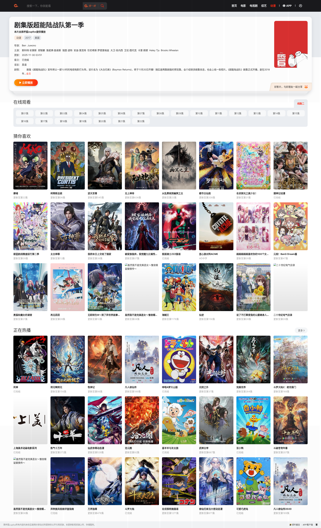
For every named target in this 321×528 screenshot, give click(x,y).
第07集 (141, 113)
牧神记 (91, 387)
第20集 (102, 121)
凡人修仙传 (131, 387)
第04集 (83, 113)
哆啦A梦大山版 (170, 387)
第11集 (218, 113)
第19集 (83, 121)
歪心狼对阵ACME (208, 254)
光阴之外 (203, 387)
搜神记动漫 (279, 193)
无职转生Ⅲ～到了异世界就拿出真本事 (105, 314)
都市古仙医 (205, 193)
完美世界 (241, 387)
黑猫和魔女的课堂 (22, 314)
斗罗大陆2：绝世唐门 (285, 387)
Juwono (31, 45)
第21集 (121, 121)
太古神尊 (55, 254)
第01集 (24, 113)
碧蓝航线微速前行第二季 (26, 254)
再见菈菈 (55, 314)
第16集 (24, 121)
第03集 (63, 113)
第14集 (276, 113)
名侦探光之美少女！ (246, 193)
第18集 (63, 121)
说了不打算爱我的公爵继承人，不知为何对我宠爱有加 (253, 314)
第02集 (44, 113)
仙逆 (201, 314)
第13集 (257, 113)
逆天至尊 (92, 193)
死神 (15, 387)
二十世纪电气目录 (283, 314)
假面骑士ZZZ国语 (171, 254)
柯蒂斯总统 (56, 193)
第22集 (141, 121)
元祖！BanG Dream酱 (285, 254)
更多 (300, 330)
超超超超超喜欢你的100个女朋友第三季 (253, 254)
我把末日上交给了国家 (99, 254)
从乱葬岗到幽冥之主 (172, 193)
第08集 (160, 113)
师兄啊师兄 (56, 387)
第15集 (296, 113)
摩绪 (15, 193)
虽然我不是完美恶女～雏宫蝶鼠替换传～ (142, 314)
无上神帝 (129, 193)
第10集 (199, 113)
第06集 (121, 113)
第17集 (44, 121)
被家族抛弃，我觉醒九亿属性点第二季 (142, 254)
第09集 (180, 113)
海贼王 (165, 314)
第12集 (237, 113)
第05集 (102, 113)
